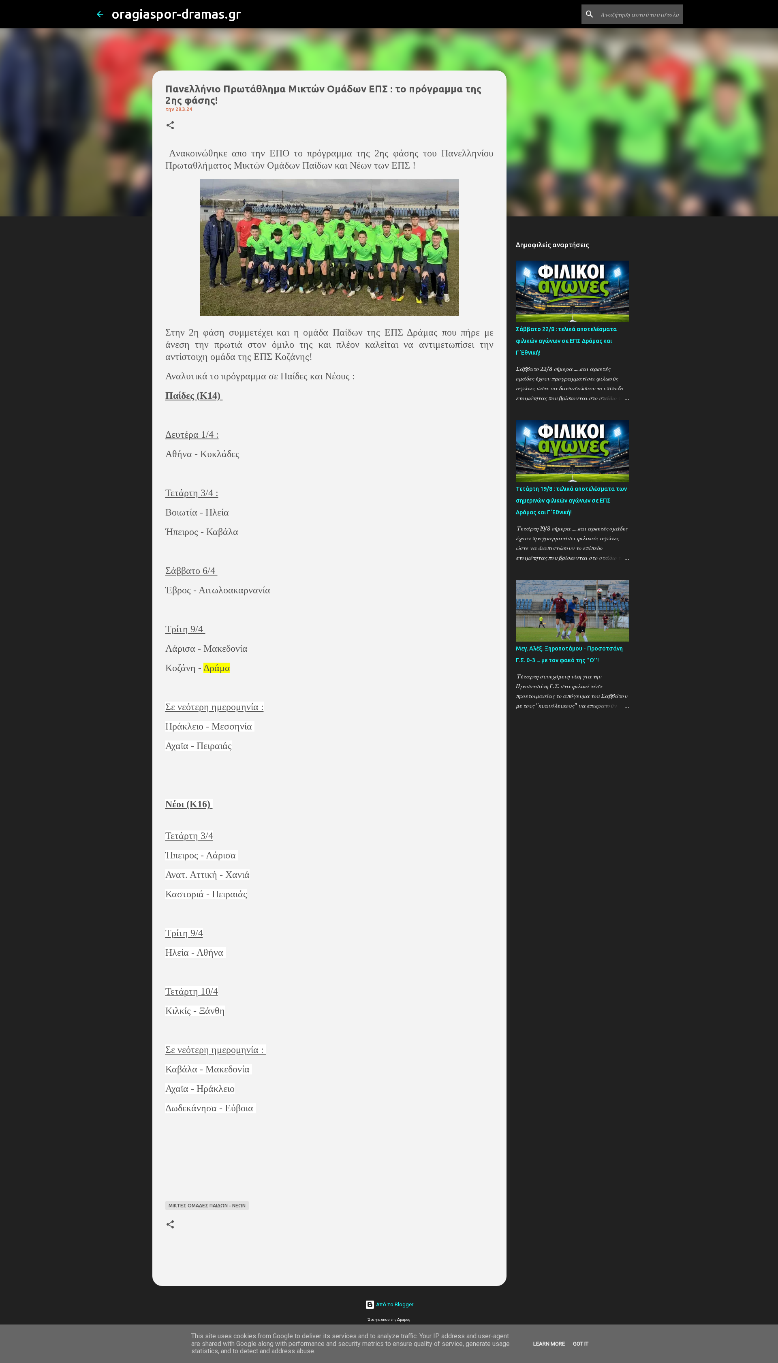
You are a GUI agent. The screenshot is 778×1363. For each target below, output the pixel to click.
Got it (580, 1344)
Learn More (549, 1344)
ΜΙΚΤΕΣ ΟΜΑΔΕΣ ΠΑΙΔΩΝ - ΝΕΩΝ (207, 1205)
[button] (170, 125)
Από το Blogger (394, 1304)
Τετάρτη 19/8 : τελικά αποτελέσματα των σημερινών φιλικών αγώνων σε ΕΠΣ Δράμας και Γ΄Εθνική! (571, 501)
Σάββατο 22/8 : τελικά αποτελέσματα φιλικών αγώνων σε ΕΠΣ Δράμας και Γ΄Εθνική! (566, 341)
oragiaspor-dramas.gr (176, 13)
